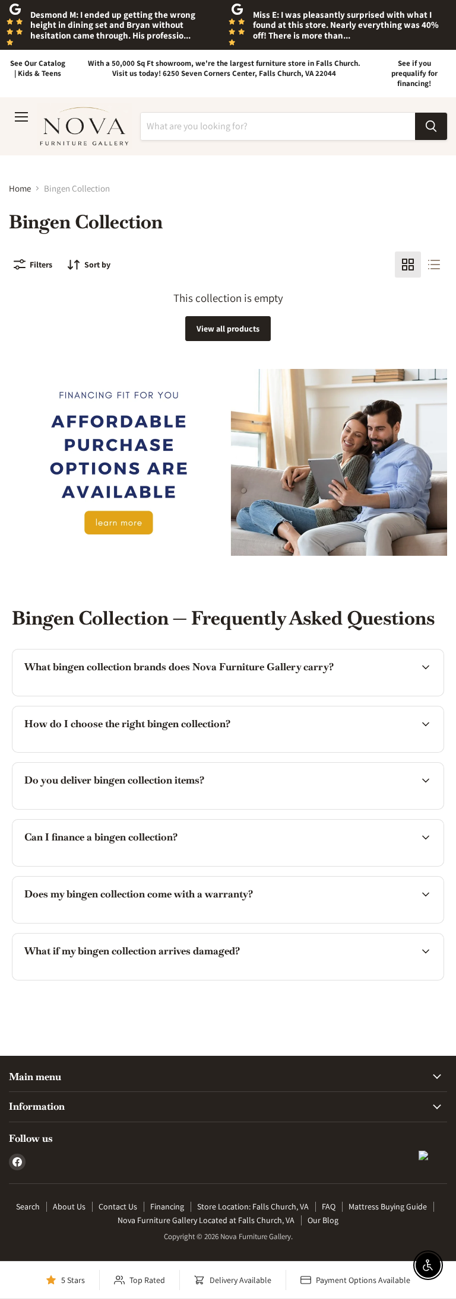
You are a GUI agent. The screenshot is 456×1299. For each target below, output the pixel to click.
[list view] (434, 264)
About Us (69, 1206)
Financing (167, 1206)
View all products (228, 328)
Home (20, 188)
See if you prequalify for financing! (414, 73)
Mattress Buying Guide (388, 1206)
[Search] (431, 126)
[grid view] (408, 264)
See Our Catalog (37, 63)
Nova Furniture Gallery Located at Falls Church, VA (206, 1220)
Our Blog (323, 1220)
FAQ (328, 1206)
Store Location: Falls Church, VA (253, 1206)
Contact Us (118, 1206)
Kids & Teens (39, 73)
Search (28, 1206)
